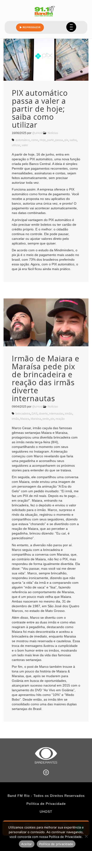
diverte (43, 413)
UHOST (46, 811)
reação (60, 418)
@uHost (37, 133)
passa (59, 140)
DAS (35, 413)
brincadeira (23, 413)
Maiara (24, 418)
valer (25, 145)
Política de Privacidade (46, 803)
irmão (68, 413)
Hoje (43, 140)
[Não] (86, 836)
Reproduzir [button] (32, 27)
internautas (56, 413)
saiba (73, 140)
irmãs (15, 418)
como (34, 140)
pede (45, 418)
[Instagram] (46, 772)
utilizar (16, 145)
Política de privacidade (56, 844)
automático (23, 140)
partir (50, 140)
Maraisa (36, 418)
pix (66, 140)
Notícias (53, 133)
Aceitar (26, 844)
